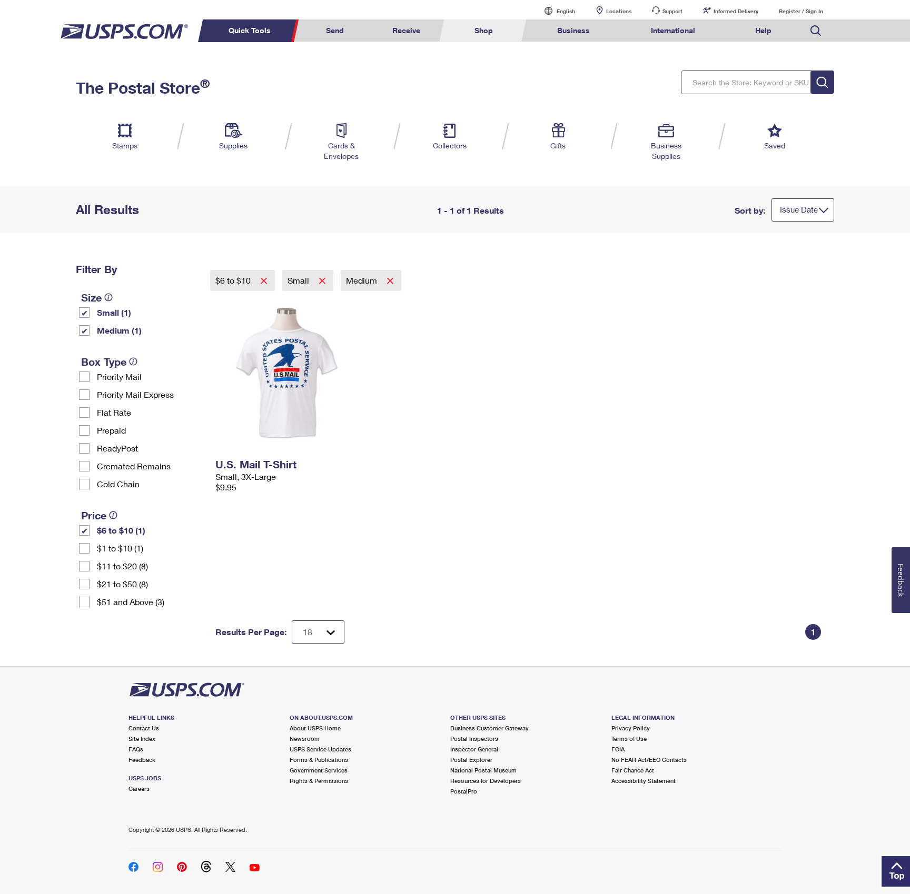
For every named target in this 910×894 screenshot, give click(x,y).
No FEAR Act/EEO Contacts (649, 759)
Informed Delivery (736, 11)
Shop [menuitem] (483, 30)
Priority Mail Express (135, 394)
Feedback (141, 759)
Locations (618, 11)
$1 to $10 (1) (120, 548)
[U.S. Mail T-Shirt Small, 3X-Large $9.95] (287, 373)
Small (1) (114, 312)
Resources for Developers (485, 780)
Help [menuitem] (763, 30)
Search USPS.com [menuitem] (816, 30)
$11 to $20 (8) (122, 566)
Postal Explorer (471, 759)
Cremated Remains (134, 466)
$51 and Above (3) (130, 602)
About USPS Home (315, 728)
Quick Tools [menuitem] (250, 30)
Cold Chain (118, 484)
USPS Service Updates (320, 749)
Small (299, 280)
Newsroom (305, 738)
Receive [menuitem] (406, 30)
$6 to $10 (234, 280)
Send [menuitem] (335, 30)
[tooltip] (108, 297)
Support (672, 11)
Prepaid (111, 430)
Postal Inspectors (474, 738)
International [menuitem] (673, 30)
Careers (139, 788)
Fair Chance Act (632, 770)
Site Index (141, 738)
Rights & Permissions (319, 780)
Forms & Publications (319, 759)
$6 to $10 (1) (121, 530)
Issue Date (799, 209)
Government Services (319, 770)
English (555, 11)
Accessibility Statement (643, 780)
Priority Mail (119, 376)
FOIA (618, 749)
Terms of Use (629, 738)
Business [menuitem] (573, 30)
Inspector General (474, 749)
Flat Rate (114, 412)
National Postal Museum (483, 770)
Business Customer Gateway (489, 728)
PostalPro (463, 791)
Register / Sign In (801, 11)
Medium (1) (119, 330)
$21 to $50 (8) (122, 584)
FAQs (135, 749)
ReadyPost (117, 448)
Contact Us (143, 728)
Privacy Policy (630, 728)
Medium (362, 280)
